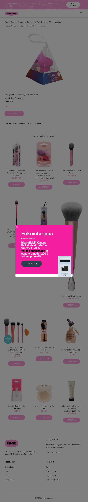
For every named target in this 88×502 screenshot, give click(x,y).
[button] (31, 264)
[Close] (16, 227)
